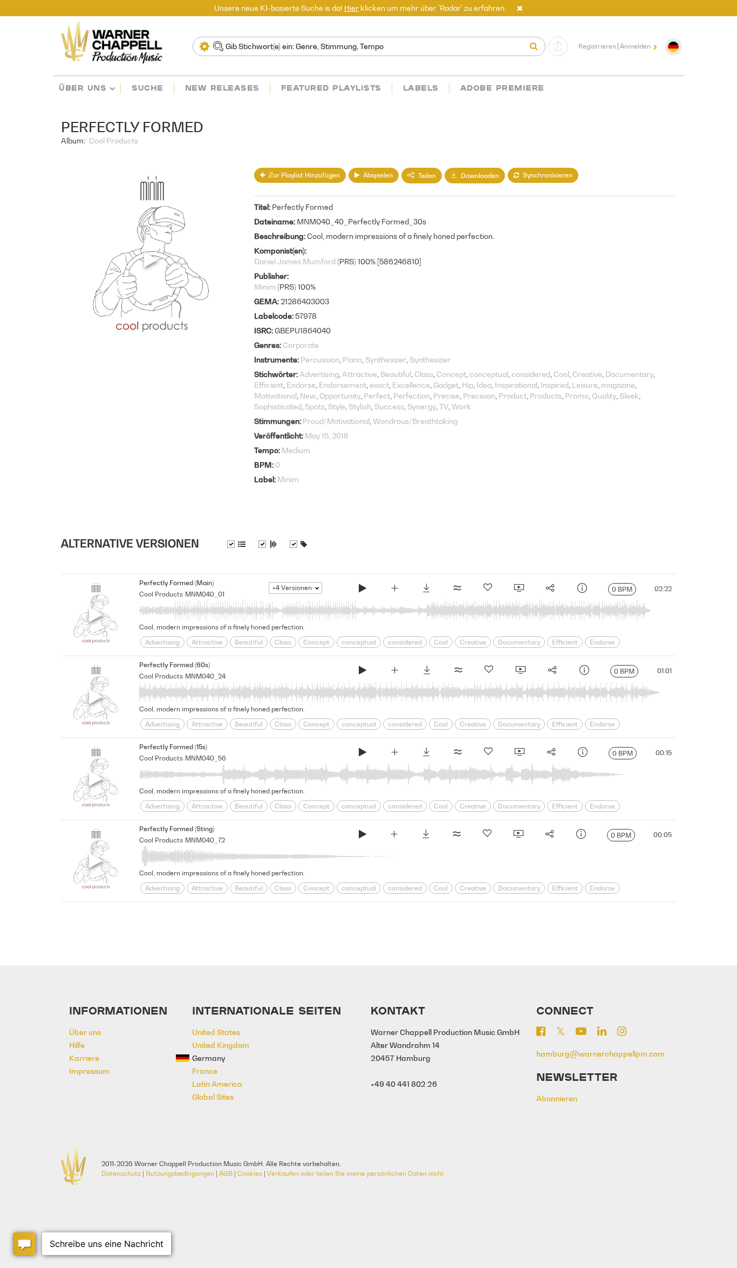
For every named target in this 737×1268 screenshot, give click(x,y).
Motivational (275, 395)
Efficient (268, 384)
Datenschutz (121, 1173)
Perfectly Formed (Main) (176, 583)
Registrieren (597, 46)
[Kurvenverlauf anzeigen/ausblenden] (267, 544)
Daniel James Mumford (295, 261)
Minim (265, 286)
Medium (296, 450)
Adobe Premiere (502, 87)
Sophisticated (278, 406)
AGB (226, 1173)
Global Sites (213, 1096)
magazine (618, 384)
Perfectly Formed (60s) (174, 665)
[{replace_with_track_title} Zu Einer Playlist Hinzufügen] (394, 589)
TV (443, 406)
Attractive (359, 374)
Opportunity (339, 395)
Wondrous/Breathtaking (415, 421)
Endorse (301, 384)
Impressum (89, 1070)
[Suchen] (536, 46)
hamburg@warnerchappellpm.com (600, 1053)
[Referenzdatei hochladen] (558, 46)
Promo (577, 395)
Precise (446, 395)
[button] (520, 7)
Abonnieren (556, 1098)
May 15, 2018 (327, 435)
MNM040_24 (205, 676)
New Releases (222, 87)
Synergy (421, 406)
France (204, 1070)
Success (389, 406)
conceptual (488, 374)
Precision (479, 395)
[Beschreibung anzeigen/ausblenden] (236, 544)
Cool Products (113, 140)
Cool (561, 374)
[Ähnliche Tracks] (457, 589)
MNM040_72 (205, 840)
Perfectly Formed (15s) (173, 747)
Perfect (377, 395)
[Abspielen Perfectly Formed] (362, 589)
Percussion (320, 359)
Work (461, 406)
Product (513, 395)
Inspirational (516, 384)
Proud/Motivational (336, 421)
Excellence (411, 384)
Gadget (446, 384)
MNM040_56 (205, 758)
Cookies (249, 1173)
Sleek (629, 395)
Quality (604, 395)
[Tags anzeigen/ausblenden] (298, 544)
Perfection (411, 395)
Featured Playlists (331, 87)
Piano (352, 359)
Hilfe (77, 1045)
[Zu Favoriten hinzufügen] (488, 589)
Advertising (319, 374)
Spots (315, 406)
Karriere (84, 1058)
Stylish (360, 406)
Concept (451, 374)
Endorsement (342, 384)
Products (546, 395)
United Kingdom (220, 1045)
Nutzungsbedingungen (180, 1173)
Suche (147, 87)
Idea (484, 384)
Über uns (82, 87)
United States (216, 1032)
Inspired (555, 384)
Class (423, 374)
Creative (587, 374)
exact (379, 384)
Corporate (301, 344)
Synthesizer (385, 359)
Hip (467, 384)
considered (530, 374)
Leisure (585, 384)
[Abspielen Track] (96, 614)
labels (421, 87)
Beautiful (395, 374)
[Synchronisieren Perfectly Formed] (518, 589)
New (308, 395)
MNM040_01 (204, 594)
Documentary (629, 374)
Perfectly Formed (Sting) (176, 829)
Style (336, 406)
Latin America (217, 1083)
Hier (351, 7)
